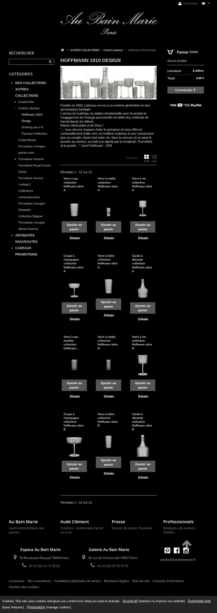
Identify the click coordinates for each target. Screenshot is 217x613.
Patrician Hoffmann (34, 133)
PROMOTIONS (26, 254)
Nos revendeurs (39, 581)
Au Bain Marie (23, 522)
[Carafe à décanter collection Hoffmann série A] (143, 287)
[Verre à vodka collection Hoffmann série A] (108, 206)
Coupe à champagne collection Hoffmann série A (73, 263)
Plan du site (141, 581)
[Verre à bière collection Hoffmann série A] (108, 284)
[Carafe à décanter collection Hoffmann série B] (143, 446)
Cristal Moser (27, 140)
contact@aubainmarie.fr (178, 559)
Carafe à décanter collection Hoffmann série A (142, 263)
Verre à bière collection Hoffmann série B (108, 420)
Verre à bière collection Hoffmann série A (108, 261)
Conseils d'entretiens (168, 581)
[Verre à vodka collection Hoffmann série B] (108, 365)
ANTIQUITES (25, 235)
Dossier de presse (124, 528)
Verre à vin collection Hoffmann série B (142, 342)
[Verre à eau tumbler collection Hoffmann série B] (74, 365)
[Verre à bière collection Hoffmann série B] (108, 442)
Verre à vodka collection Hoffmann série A (108, 184)
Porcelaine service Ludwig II (30, 181)
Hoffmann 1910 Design (32, 118)
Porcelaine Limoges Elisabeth (31, 206)
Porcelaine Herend (30, 159)
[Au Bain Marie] (108, 23)
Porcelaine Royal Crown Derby (34, 168)
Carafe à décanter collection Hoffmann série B (142, 422)
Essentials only (199, 601)
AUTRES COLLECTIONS (26, 92)
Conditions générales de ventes (77, 581)
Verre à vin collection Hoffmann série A (142, 184)
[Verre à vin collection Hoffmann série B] (143, 365)
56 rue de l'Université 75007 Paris (112, 558)
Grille (146, 161)
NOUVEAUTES (26, 241)
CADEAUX (23, 248)
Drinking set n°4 (32, 127)
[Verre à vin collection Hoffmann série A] (143, 206)
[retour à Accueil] (62, 50)
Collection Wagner (30, 216)
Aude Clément (74, 522)
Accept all (129, 601)
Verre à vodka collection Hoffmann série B (108, 342)
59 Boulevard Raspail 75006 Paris (44, 558)
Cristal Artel (26, 102)
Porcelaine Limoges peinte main (31, 149)
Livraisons (16, 581)
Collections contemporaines (29, 194)
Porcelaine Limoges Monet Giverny (31, 226)
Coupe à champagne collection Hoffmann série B (73, 422)
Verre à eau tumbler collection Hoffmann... (71, 342)
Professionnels (178, 522)
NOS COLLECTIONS (30, 83)
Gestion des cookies (24, 587)
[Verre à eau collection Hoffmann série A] (74, 206)
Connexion (190, 3)
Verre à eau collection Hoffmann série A (73, 184)
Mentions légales (116, 581)
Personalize (36, 607)
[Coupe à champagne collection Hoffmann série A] (74, 287)
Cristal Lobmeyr (29, 108)
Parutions (145, 528)
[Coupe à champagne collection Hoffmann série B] (74, 446)
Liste (154, 161)
